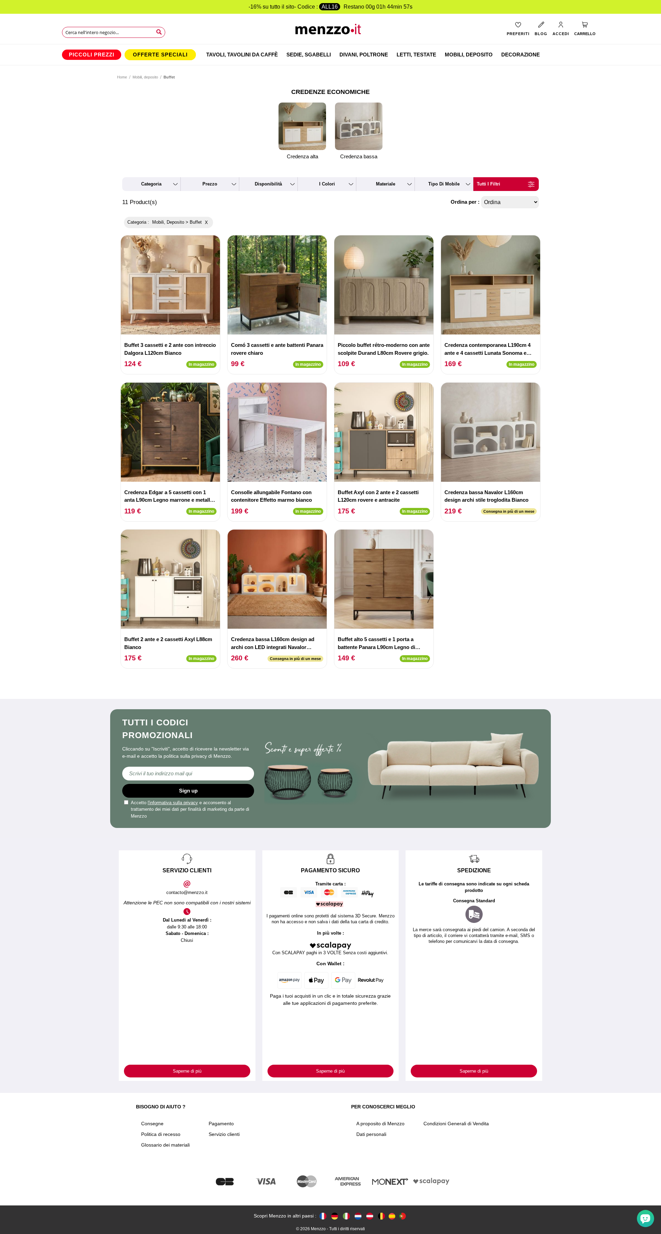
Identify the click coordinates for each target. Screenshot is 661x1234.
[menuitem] (91, 55)
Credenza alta (302, 156)
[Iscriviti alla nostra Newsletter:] (188, 773)
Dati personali (371, 1134)
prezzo (209, 184)
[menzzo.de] (334, 1216)
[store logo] (330, 31)
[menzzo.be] (381, 1216)
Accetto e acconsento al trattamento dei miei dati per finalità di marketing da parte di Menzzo (190, 809)
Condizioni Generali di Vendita (456, 1123)
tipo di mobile (444, 184)
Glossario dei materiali (165, 1145)
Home (122, 77)
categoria (151, 184)
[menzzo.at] (370, 1216)
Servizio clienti (224, 1134)
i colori (327, 184)
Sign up (188, 791)
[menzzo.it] (346, 1216)
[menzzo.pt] (402, 1216)
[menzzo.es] (392, 1216)
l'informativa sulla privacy (173, 802)
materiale (385, 184)
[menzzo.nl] (358, 1216)
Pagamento (221, 1123)
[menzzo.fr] (323, 1216)
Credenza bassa (358, 156)
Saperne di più (187, 1071)
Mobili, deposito (145, 77)
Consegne (152, 1123)
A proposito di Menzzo (380, 1123)
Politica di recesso (160, 1134)
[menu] (330, 54)
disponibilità (268, 184)
